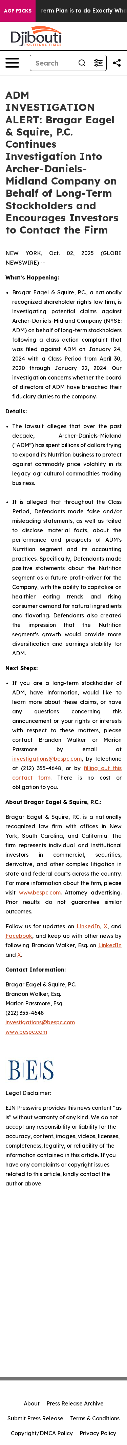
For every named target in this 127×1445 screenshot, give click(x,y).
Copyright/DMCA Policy (42, 1433)
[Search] (82, 63)
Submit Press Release (35, 1418)
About (32, 1403)
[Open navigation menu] (12, 63)
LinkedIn (88, 926)
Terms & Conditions (95, 1418)
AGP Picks (17, 11)
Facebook (18, 935)
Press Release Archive (75, 1403)
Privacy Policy (98, 1433)
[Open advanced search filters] (98, 63)
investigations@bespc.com (47, 758)
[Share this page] (117, 63)
